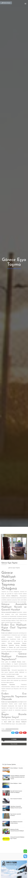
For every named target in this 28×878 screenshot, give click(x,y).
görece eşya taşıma (6, 730)
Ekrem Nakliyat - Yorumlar (16, 768)
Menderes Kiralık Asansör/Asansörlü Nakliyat (17, 830)
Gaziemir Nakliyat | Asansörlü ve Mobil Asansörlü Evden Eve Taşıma (17, 777)
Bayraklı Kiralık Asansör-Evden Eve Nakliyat (16, 791)
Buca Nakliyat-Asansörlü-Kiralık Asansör (16, 822)
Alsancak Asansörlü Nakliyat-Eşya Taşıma (17, 837)
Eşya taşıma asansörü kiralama (15, 814)
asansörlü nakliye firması (14, 268)
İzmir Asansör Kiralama (16, 798)
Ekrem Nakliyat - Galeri (16, 783)
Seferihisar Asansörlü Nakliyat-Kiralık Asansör (16, 807)
